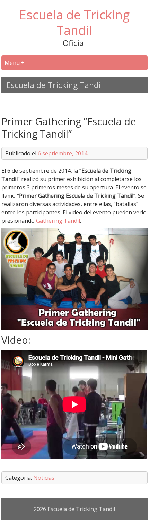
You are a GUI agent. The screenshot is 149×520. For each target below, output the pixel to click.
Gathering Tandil (58, 220)
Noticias (43, 477)
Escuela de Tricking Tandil (74, 22)
